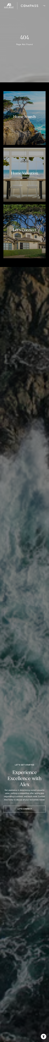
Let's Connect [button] (24, 809)
